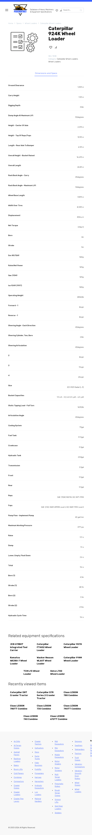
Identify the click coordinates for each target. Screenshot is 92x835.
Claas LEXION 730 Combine (44, 707)
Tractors (78, 754)
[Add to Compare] (56, 47)
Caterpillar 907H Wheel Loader (73, 645)
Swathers (78, 746)
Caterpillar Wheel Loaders (50, 23)
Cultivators (39, 748)
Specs (19, 23)
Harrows (38, 777)
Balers (16, 765)
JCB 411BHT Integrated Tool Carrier (18, 647)
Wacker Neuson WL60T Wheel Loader (45, 660)
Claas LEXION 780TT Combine (18, 707)
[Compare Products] (60, 10)
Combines (18, 777)
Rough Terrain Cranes (57, 793)
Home (10, 23)
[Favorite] (57, 10)
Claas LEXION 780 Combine (71, 694)
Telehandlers (79, 750)
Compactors (19, 781)
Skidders (58, 813)
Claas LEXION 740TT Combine (72, 707)
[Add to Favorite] (50, 47)
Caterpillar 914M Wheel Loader (73, 659)
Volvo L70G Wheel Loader (57, 672)
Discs (37, 752)
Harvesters (39, 781)
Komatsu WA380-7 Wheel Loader (18, 660)
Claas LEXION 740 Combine (30, 717)
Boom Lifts (18, 769)
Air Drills (17, 741)
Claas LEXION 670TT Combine (58, 717)
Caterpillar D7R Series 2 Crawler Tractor (46, 695)
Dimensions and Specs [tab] (46, 73)
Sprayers (78, 741)
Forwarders (39, 773)
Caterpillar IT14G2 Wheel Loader (44, 647)
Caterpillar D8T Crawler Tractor (19, 694)
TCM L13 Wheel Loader (31, 672)
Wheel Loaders (31, 23)
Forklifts (38, 769)
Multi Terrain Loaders (58, 777)
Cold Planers (19, 773)
